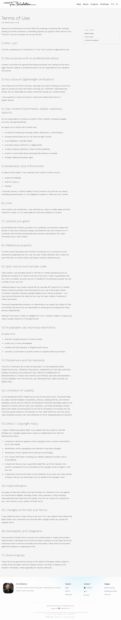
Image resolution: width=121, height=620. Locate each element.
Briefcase (104, 4)
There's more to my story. (25, 591)
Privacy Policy (89, 37)
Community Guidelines (92, 40)
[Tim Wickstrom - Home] (19, 4)
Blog (79, 4)
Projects (94, 4)
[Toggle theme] (117, 4)
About (85, 4)
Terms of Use (89, 33)
